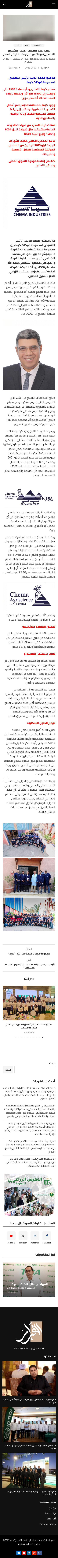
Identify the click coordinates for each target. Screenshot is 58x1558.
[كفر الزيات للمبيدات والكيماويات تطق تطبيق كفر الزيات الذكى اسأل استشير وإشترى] (29, 1470)
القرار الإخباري (38, 1348)
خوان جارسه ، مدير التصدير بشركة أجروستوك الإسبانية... (27, 1286)
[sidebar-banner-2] (29, 1195)
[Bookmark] (7, 989)
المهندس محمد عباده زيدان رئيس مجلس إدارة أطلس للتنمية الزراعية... (29, 1400)
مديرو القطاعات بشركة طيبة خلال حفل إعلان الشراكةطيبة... (29, 1026)
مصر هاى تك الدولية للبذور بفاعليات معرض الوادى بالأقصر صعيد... (30, 1446)
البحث (52, 1063)
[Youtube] (24, 1553)
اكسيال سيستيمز (26, 1544)
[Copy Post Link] (6, 780)
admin (46, 68)
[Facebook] (39, 1553)
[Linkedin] (29, 1553)
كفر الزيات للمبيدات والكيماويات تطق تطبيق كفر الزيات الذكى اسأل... (31, 1492)
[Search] (4, 4)
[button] (5, 1011)
